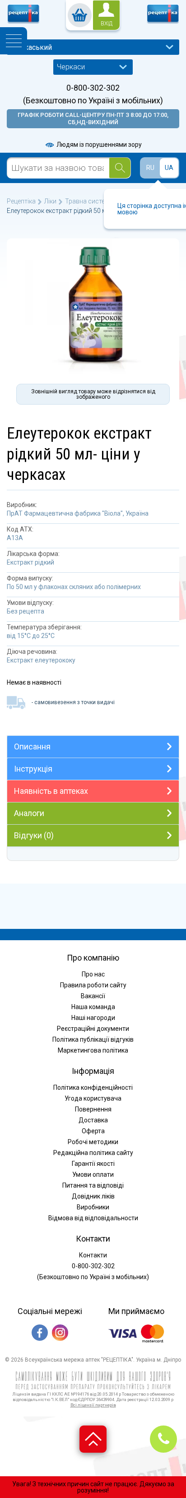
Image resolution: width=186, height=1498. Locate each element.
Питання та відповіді (93, 1185)
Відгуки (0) (34, 835)
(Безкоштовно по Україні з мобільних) (93, 101)
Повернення (93, 1109)
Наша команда (93, 1006)
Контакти (93, 1255)
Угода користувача (93, 1098)
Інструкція (33, 768)
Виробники (93, 1207)
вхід (106, 23)
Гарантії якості (93, 1163)
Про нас (93, 974)
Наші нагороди (93, 1017)
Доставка (93, 1120)
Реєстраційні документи (93, 1028)
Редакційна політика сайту (93, 1152)
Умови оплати (93, 1174)
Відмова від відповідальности (93, 1218)
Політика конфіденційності (93, 1087)
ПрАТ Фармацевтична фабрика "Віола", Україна (78, 513)
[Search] (119, 168)
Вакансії (93, 996)
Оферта (93, 1131)
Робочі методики (93, 1141)
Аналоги (29, 813)
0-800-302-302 (93, 88)
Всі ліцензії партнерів (93, 1404)
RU (150, 167)
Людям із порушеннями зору (98, 144)
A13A (15, 537)
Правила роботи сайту (93, 985)
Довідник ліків (93, 1196)
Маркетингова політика (93, 1050)
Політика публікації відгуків (93, 1039)
